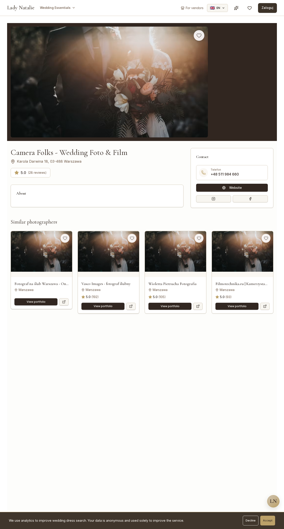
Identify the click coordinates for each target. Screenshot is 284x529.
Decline (251, 520)
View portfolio (36, 301)
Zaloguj (267, 8)
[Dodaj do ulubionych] (199, 35)
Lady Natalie (21, 7)
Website (235, 187)
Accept (267, 520)
